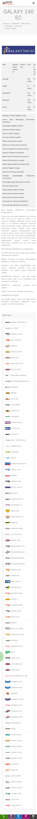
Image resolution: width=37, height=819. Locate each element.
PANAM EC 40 (15, 587)
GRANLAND (14, 511)
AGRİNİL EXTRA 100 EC (18, 322)
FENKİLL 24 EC (15, 469)
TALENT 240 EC (16, 740)
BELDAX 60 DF (15, 369)
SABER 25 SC (15, 658)
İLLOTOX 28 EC (15, 534)
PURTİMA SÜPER (16, 593)
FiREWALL (14, 475)
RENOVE (13, 623)
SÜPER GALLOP (16, 735)
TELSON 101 (14, 764)
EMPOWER (14, 452)
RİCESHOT (14, 640)
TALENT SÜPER (15, 746)
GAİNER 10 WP (15, 481)
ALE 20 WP (14, 328)
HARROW (13, 522)
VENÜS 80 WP (15, 805)
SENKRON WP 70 (16, 705)
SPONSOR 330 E (16, 711)
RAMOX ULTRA (15, 611)
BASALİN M (14, 358)
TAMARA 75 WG (16, 758)
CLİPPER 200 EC (16, 422)
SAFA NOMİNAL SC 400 (18, 676)
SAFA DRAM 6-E (16, 664)
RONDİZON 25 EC (16, 646)
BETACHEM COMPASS (18, 375)
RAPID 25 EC (15, 617)
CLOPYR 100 (14, 428)
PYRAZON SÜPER (16, 605)
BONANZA (14, 387)
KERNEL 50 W (15, 540)
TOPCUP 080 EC (16, 782)
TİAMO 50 (14, 770)
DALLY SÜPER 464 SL (18, 440)
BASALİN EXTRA (16, 352)
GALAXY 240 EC (11, 28)
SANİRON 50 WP (16, 687)
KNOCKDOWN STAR (17, 564)
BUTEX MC (14, 399)
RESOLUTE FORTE (16, 629)
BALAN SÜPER (15, 340)
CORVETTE (14, 434)
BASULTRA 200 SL (16, 363)
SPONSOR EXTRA (16, 717)
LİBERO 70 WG (15, 570)
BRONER (13, 393)
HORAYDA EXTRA (16, 528)
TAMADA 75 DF (15, 752)
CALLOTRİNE (15, 405)
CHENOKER (14, 416)
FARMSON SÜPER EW (18, 464)
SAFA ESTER (14, 670)
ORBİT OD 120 (15, 581)
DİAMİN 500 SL (15, 446)
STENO (13, 729)
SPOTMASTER (15, 723)
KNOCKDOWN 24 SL (17, 546)
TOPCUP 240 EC (16, 788)
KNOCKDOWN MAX (17, 558)
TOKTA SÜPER (15, 776)
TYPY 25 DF (14, 799)
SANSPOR (14, 693)
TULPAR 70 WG (15, 793)
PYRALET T (14, 599)
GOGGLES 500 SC (16, 499)
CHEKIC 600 (14, 411)
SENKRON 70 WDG (17, 699)
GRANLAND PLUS (16, 517)
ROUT (12, 652)
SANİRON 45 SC (16, 682)
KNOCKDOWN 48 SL (17, 552)
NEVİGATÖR (14, 575)
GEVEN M (14, 493)
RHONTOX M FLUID (17, 634)
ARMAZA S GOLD (16, 334)
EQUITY (13, 458)
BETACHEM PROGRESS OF (19, 381)
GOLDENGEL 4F (16, 505)
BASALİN (13, 346)
